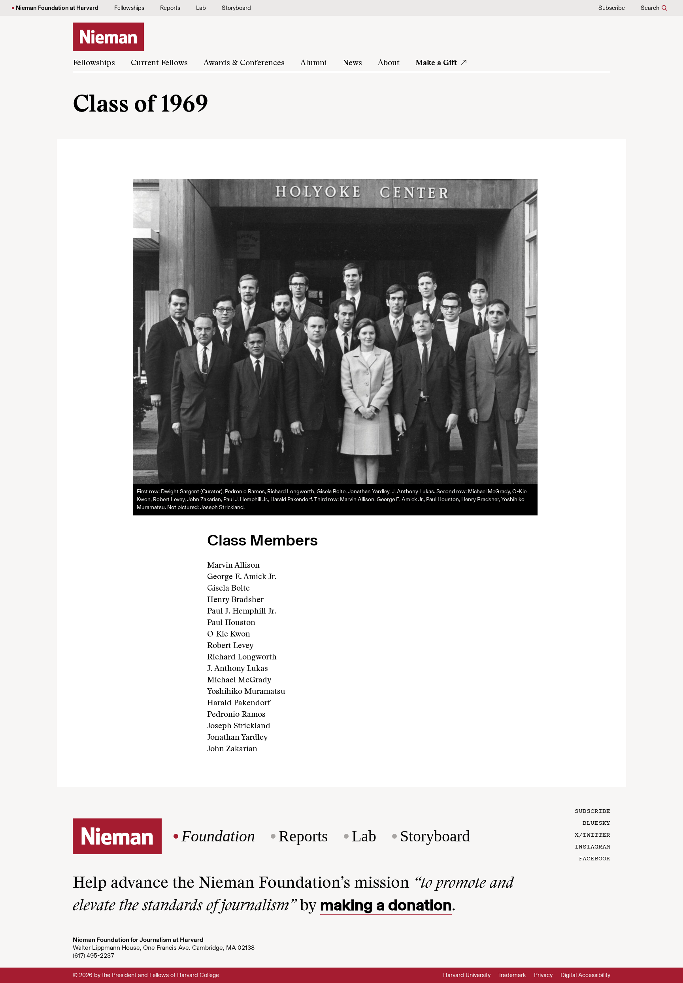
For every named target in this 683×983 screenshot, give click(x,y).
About (389, 63)
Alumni (313, 63)
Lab (201, 7)
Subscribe (611, 7)
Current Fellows (159, 63)
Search (650, 7)
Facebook (594, 858)
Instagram (592, 846)
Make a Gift (436, 63)
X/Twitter (592, 834)
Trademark (512, 975)
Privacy (543, 975)
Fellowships (129, 7)
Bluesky (596, 822)
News (352, 63)
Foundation (218, 836)
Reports (170, 7)
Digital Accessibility (585, 975)
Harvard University (467, 975)
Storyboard (236, 7)
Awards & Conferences (244, 63)
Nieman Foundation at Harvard (57, 7)
